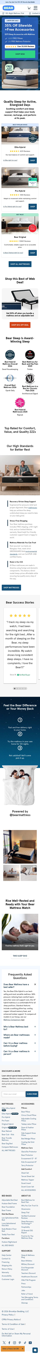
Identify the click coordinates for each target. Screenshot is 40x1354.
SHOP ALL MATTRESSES (20, 264)
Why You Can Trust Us (29, 1206)
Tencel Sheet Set (27, 1176)
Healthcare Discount (29, 1277)
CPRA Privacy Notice (11, 1320)
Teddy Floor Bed (8, 1234)
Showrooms (25, 1209)
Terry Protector (27, 1165)
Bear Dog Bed (7, 1143)
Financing (5, 1262)
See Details (31, 2)
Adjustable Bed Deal (10, 1200)
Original (9, 1127)
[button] (20, 847)
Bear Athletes (26, 1261)
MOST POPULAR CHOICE (20, 125)
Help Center (6, 1255)
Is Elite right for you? (10, 160)
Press (23, 1283)
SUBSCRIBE (32, 1094)
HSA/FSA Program (28, 1280)
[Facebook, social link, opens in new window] (9, 1342)
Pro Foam (5, 1121)
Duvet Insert (26, 1183)
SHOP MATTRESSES (11, 588)
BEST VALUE (20, 214)
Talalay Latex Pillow (28, 1124)
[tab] (14, 688)
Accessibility (6, 1276)
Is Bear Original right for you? (13, 253)
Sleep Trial (25, 1212)
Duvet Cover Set (27, 1187)
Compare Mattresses (10, 1147)
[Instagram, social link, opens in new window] (14, 1342)
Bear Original (20, 237)
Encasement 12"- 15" (29, 1159)
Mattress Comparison (12, 1020)
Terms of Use (7, 1329)
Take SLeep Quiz (20, 956)
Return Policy (7, 1269)
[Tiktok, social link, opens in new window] (25, 1342)
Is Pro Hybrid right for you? (12, 206)
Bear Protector (27, 1155)
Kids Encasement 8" (29, 1162)
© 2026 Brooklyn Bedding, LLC (15, 1312)
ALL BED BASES (8, 1245)
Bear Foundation (8, 1207)
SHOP (32, 160)
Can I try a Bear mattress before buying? (15, 1044)
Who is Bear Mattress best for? (16, 1028)
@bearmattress (20, 815)
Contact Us (6, 1259)
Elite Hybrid (20, 147)
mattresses (32, 508)
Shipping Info (7, 1265)
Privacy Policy (8, 1315)
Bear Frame (6, 1210)
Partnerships (26, 1287)
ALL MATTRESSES (8, 1150)
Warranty (5, 1272)
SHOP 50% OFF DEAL (20, 325)
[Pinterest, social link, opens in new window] (19, 1342)
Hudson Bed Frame (9, 1203)
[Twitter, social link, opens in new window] (4, 1342)
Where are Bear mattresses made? (17, 1036)
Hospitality (25, 1227)
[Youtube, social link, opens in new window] (30, 1342)
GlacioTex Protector (29, 1152)
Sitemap (24, 1303)
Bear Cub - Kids (8, 1134)
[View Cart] (29, 8)
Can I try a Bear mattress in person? (17, 1052)
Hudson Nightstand (9, 1242)
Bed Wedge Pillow (28, 1139)
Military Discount (27, 1264)
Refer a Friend (27, 1294)
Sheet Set (25, 1173)
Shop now (20, 54)
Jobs (23, 1290)
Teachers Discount (28, 1273)
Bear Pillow (25, 1112)
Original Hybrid (7, 1124)
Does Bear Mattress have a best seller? (16, 985)
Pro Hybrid (20, 191)
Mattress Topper (27, 1180)
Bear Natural (7, 1131)
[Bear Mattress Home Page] (8, 8)
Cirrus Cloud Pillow (28, 1115)
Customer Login (8, 1279)
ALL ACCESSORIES (28, 1190)
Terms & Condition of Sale (13, 1324)
